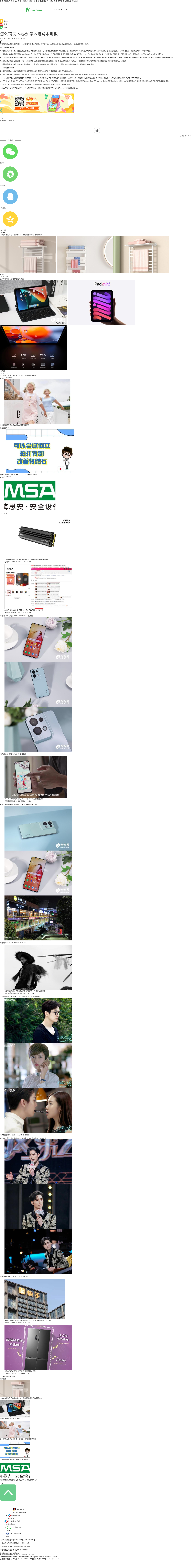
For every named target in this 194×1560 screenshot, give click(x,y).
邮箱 (44, 1)
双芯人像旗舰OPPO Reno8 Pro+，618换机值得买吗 (18, 804)
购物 (73, 1)
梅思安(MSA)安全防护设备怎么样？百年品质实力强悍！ (19, 474)
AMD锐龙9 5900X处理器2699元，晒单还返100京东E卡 (23, 610)
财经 (55, 1)
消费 (66, 1)
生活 (33, 1)
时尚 (23, 1)
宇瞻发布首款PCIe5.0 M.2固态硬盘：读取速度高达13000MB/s (26, 559)
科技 (77, 1)
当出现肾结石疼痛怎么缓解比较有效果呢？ (15, 425)
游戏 (26, 1)
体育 (16, 1)
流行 (8, 1)
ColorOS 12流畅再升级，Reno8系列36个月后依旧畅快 (23, 799)
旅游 (30, 1)
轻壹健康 (3, 428)
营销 (41, 1)
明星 (19, 1)
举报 (1, 118)
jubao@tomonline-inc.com (57, 1559)
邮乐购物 (10, 1554)
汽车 (69, 1)
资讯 (5, 1)
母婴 (37, 1)
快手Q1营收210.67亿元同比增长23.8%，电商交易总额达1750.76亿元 (28, 1320)
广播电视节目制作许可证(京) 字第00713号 (15, 1543)
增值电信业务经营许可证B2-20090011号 (14, 1550)
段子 (62, 1)
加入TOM (30, 1554)
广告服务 (24, 1554)
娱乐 (12, 1)
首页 (1, 1)
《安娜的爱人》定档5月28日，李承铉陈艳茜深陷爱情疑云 (20, 997)
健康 (59, 1)
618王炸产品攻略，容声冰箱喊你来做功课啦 (19, 1371)
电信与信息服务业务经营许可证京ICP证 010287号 (17, 1540)
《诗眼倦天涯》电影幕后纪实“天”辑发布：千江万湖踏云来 (24, 991)
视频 (51, 1)
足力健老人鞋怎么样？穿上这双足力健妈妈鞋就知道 (18, 375)
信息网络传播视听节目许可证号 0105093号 (15, 1546)
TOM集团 (3, 1554)
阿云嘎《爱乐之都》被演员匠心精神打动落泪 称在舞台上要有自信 (23, 1138)
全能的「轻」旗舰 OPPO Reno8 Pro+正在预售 (16, 616)
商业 (48, 1)
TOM (2, 378)
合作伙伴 (17, 1554)
